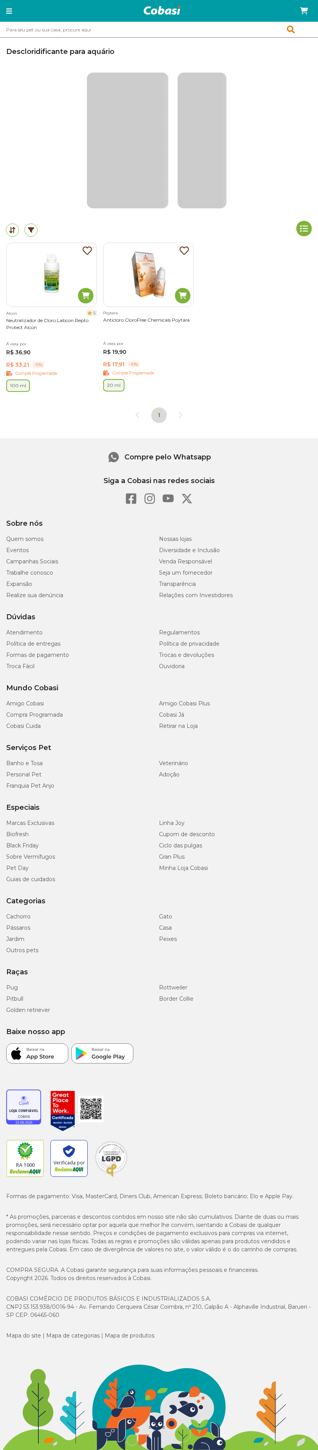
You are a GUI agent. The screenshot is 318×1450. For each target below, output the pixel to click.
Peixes (168, 938)
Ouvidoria (172, 666)
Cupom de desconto (187, 834)
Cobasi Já (171, 714)
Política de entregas (33, 643)
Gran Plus (172, 856)
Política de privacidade (189, 643)
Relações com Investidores (196, 595)
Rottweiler (173, 987)
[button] (9, 11)
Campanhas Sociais (32, 561)
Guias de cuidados (30, 879)
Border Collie (176, 998)
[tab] (12, 230)
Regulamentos (179, 632)
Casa (165, 927)
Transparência (177, 583)
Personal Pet (23, 774)
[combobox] (159, 29)
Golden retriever (28, 1010)
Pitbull (14, 998)
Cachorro (18, 916)
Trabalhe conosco (29, 572)
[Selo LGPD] (111, 1176)
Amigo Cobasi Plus (184, 703)
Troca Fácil (20, 666)
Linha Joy (172, 822)
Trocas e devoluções (186, 654)
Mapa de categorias (73, 1335)
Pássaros (18, 927)
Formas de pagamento (37, 654)
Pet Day (17, 867)
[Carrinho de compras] (304, 11)
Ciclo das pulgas (180, 845)
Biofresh (17, 834)
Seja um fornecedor (186, 572)
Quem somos (24, 538)
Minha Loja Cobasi (183, 867)
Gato (165, 916)
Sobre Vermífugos (30, 856)
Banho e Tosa (24, 763)
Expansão (19, 583)
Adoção (169, 774)
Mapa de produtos (129, 1335)
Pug (12, 987)
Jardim (15, 938)
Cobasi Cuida (23, 725)
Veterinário (173, 763)
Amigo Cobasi (25, 703)
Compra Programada (34, 714)
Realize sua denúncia (34, 595)
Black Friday (22, 845)
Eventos (17, 550)
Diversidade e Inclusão (189, 550)
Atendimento (24, 632)
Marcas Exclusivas (30, 822)
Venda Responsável (185, 561)
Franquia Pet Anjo (30, 785)
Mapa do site (23, 1335)
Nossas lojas (175, 538)
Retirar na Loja (178, 725)
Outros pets (22, 950)
